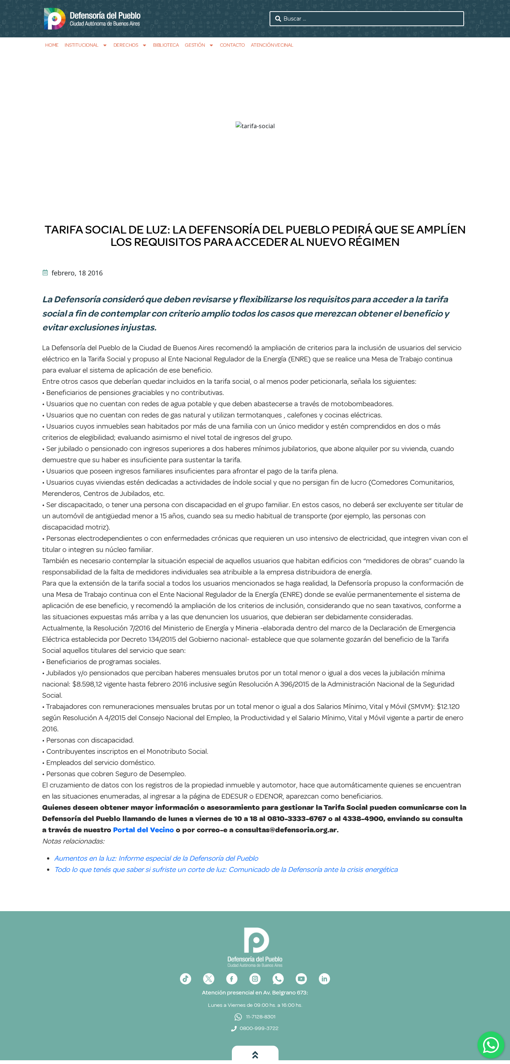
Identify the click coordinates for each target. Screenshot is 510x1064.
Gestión (195, 45)
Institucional (81, 45)
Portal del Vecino (143, 830)
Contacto (232, 45)
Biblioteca (166, 45)
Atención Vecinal (272, 45)
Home (52, 45)
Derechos (125, 45)
